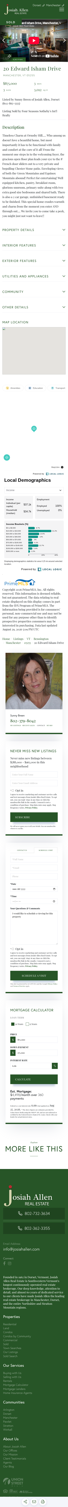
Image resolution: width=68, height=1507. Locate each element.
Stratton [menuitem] (8, 1425)
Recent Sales (28, 725)
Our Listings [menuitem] (10, 1352)
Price (13, 1034)
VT (28, 639)
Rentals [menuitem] (7, 1381)
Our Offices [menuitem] (10, 1450)
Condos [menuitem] (7, 1332)
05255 (27, 643)
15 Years (33, 1024)
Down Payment (19, 1047)
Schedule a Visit (46, 850)
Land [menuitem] (6, 1328)
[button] (5, 40)
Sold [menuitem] (6, 1344)
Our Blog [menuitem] (8, 1466)
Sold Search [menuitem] (10, 1356)
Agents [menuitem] (7, 1462)
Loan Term (17, 1017)
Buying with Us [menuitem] (12, 1373)
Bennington (41, 639)
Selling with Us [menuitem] (12, 1377)
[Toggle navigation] (61, 9)
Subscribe (22, 817)
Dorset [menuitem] (7, 1413)
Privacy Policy (31, 808)
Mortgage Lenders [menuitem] (14, 1389)
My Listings (15, 725)
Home (6, 639)
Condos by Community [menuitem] (17, 1336)
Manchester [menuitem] (10, 1417)
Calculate (23, 1079)
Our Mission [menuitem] (10, 1454)
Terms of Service (19, 986)
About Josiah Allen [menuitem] (14, 1446)
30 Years (19, 1024)
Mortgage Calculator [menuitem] (15, 1385)
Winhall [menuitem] (7, 1429)
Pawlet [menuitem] (7, 1421)
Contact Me (40, 725)
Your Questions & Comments (25, 908)
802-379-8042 (23, 720)
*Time (13, 896)
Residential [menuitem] (9, 1324)
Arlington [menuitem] (8, 1410)
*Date (13, 883)
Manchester (13, 643)
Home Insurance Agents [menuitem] (17, 1393)
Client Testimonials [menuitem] (14, 1458)
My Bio (50, 725)
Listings (18, 639)
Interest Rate (19, 1060)
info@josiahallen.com (21, 1249)
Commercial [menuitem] (10, 1340)
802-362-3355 (37, 1228)
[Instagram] (9, 1263)
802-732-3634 (37, 1213)
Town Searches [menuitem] (12, 1348)
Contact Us (22, 850)
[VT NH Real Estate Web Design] (34, 1482)
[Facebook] (4, 1263)
